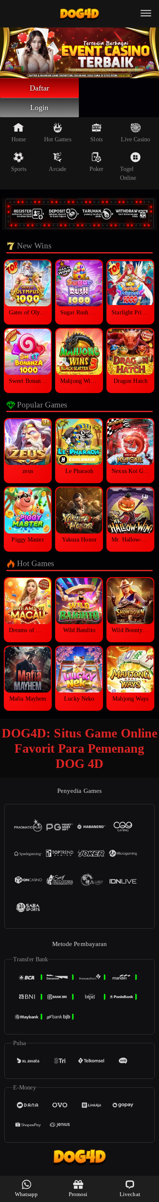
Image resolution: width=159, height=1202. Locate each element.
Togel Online (128, 173)
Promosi (78, 1194)
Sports (19, 169)
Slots (96, 139)
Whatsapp (26, 1194)
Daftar (40, 88)
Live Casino (135, 139)
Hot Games (57, 139)
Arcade (57, 169)
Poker (96, 169)
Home (18, 139)
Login (39, 107)
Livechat (130, 1194)
